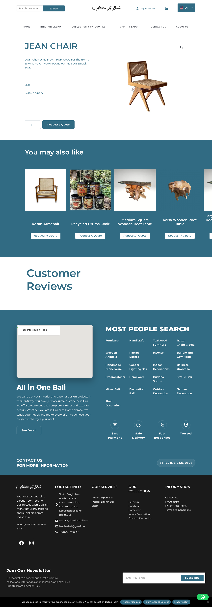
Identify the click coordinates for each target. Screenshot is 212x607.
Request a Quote (58, 124)
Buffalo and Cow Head (185, 354)
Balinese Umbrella (183, 367)
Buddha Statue (158, 379)
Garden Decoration (184, 391)
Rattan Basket (134, 354)
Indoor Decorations (161, 367)
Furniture (112, 340)
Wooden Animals (111, 354)
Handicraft (136, 340)
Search (54, 8)
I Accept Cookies (131, 602)
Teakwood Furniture (160, 342)
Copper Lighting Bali (138, 367)
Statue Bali (184, 377)
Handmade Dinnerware (114, 367)
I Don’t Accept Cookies (157, 602)
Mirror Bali (113, 389)
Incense (158, 352)
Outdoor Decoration (160, 391)
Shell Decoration (113, 403)
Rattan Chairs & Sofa (186, 342)
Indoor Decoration (139, 514)
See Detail (29, 430)
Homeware (137, 377)
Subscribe (192, 578)
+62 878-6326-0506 (178, 462)
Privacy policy (181, 602)
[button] (182, 47)
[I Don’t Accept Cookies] (208, 602)
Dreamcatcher (115, 377)
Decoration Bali (136, 391)
